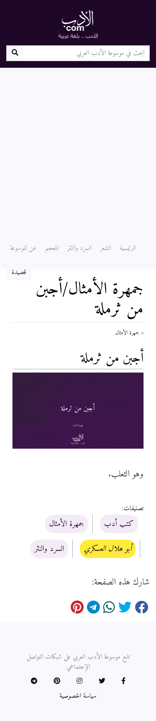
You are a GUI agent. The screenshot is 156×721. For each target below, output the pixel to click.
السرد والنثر (79, 248)
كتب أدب (119, 524)
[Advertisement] (78, 150)
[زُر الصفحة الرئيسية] (78, 24)
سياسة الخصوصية (78, 696)
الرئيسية (128, 248)
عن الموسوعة (23, 248)
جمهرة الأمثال (127, 333)
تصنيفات (134, 508)
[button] (123, 681)
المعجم (52, 248)
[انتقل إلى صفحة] (14, 53)
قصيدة (19, 272)
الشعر (105, 248)
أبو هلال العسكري (107, 549)
